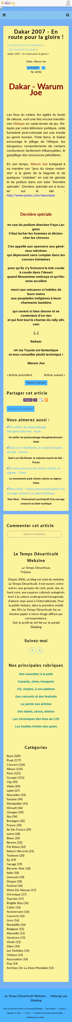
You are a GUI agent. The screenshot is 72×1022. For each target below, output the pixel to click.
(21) (20, 851)
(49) (15, 799)
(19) (11, 860)
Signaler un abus (14, 1013)
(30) (14, 825)
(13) (30, 968)
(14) (13, 946)
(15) (15, 929)
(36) (15, 808)
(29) (19, 829)
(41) (17, 803)
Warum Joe (40, 62)
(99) (12, 782)
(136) (16, 764)
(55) (16, 795)
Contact (62, 1009)
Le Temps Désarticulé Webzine (25, 45)
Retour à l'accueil (36, 383)
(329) (14, 756)
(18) (18, 868)
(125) (15, 769)
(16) (17, 903)
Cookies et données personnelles (48, 1013)
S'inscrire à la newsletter (20, 409)
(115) (15, 777)
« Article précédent (19, 375)
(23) (14, 842)
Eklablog (36, 1000)
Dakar (29, 62)
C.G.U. (28, 1013)
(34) (15, 812)
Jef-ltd (38, 622)
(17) (21, 890)
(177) (14, 760)
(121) (14, 773)
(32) (16, 821)
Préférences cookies (35, 1017)
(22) (16, 847)
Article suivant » (54, 375)
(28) (13, 834)
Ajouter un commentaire (34, 534)
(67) (13, 790)
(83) (13, 786)
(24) (13, 838)
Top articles (51, 1009)
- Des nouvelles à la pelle (21, 49)
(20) (15, 855)
